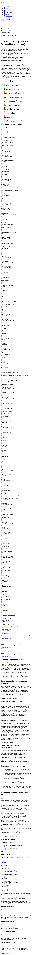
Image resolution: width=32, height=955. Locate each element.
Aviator (7, 14)
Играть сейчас (4, 377)
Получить (3, 37)
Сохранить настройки (6, 953)
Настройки (3, 906)
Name (2, 846)
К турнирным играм (6, 629)
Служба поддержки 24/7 (8, 30)
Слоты (7, 10)
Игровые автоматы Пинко (10, 871)
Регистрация (6, 19)
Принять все (10, 906)
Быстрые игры (9, 16)
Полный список (5, 368)
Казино (7, 6)
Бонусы (7, 8)
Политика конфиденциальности (12, 870)
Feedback (3, 850)
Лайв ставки (8, 12)
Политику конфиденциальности (18, 903)
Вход (2, 19)
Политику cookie (5, 903)
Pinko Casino (7, 868)
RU (4, 26)
